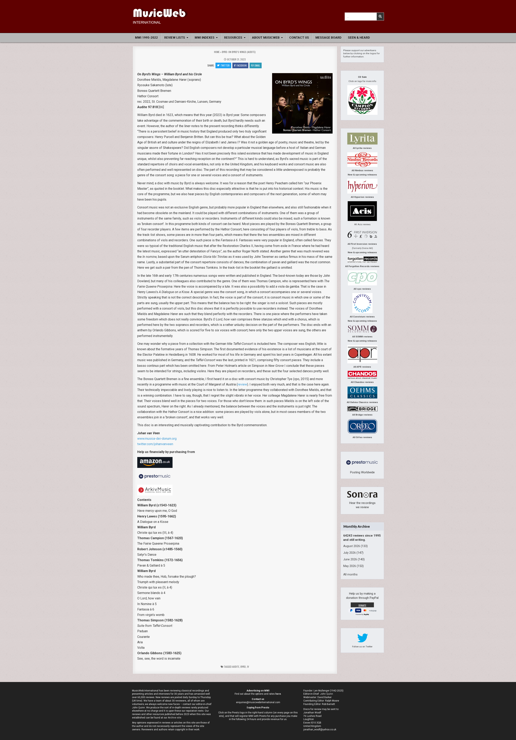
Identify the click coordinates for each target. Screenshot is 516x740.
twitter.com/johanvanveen (155, 444)
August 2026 (351, 546)
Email (257, 65)
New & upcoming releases (362, 174)
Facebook (242, 65)
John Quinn (326, 693)
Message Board (328, 37)
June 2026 (350, 559)
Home (217, 52)
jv (248, 666)
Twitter (225, 65)
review (242, 384)
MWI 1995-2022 (146, 37)
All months (350, 574)
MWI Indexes (204, 37)
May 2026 (349, 566)
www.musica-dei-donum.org (157, 438)
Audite (235, 666)
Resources (233, 37)
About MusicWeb (266, 37)
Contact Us (299, 37)
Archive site (174, 717)
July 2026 (349, 552)
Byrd (243, 666)
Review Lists (174, 37)
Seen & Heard (359, 37)
